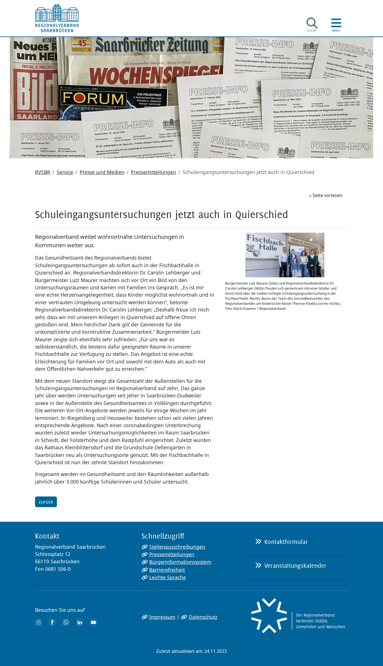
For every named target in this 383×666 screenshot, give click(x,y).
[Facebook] (52, 622)
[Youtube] (93, 622)
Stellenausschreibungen (177, 546)
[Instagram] (38, 622)
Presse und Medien (102, 172)
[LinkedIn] (79, 622)
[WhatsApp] (66, 622)
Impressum (162, 617)
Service (65, 172)
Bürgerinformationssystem (180, 562)
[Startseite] (57, 18)
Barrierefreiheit (167, 569)
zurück (46, 502)
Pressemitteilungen (153, 172)
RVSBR (42, 172)
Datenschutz (203, 617)
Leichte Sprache (167, 577)
